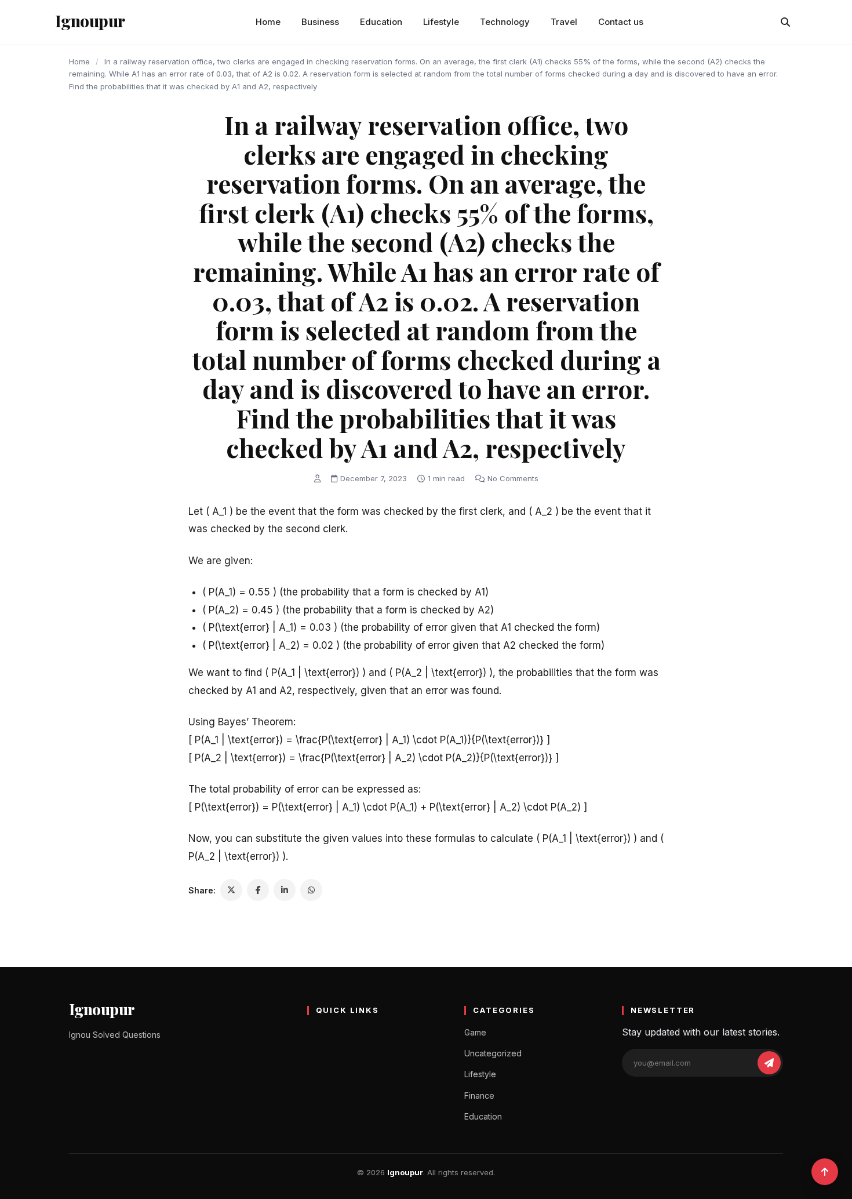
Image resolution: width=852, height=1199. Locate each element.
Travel (564, 21)
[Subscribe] (769, 1062)
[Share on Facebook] (258, 890)
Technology (505, 21)
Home (268, 21)
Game (475, 1032)
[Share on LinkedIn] (285, 890)
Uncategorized (493, 1053)
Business (320, 21)
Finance (479, 1095)
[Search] (785, 22)
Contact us (620, 21)
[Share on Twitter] (231, 890)
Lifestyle (441, 21)
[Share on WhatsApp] (311, 890)
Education (381, 21)
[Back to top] (824, 1171)
